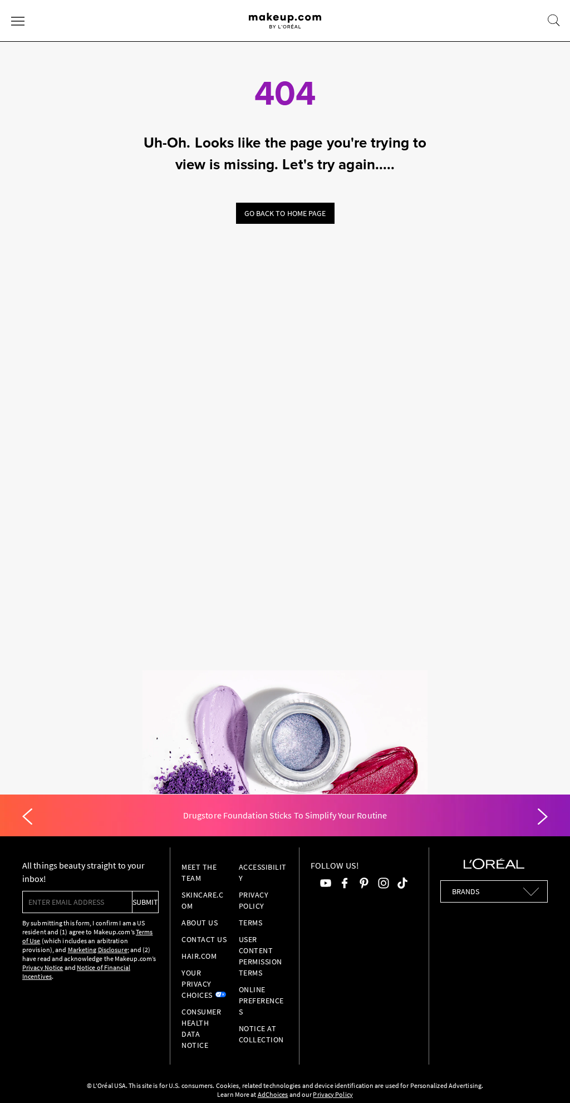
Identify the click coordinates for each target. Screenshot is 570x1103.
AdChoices (273, 1094)
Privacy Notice (42, 967)
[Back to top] (544, 1077)
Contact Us (204, 939)
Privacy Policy (332, 1094)
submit (145, 902)
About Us (199, 923)
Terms (251, 923)
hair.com (199, 956)
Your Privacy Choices (197, 984)
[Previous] (27, 816)
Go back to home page (285, 213)
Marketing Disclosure (97, 949)
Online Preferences (261, 1000)
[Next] (542, 816)
